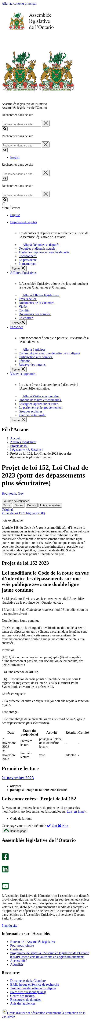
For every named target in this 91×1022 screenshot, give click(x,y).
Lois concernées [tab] (50, 505)
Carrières (16, 949)
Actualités (16, 964)
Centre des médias (22, 996)
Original (7, 509)
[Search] (5, 128)
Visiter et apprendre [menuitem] (23, 373)
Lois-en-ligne (75, 811)
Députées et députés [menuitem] (23, 222)
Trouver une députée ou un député (33, 988)
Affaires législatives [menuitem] (23, 272)
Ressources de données (25, 999)
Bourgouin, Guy (13, 493)
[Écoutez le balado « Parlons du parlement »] (4, 877)
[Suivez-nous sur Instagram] (4, 851)
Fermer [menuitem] (16, 268)
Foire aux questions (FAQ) (28, 992)
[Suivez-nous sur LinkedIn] (5, 871)
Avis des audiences (23, 1003)
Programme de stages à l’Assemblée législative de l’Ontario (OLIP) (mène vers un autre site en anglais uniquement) (49, 955)
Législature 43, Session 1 (27, 449)
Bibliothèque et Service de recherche (34, 984)
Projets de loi (19, 446)
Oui (54, 826)
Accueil (15, 438)
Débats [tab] (31, 505)
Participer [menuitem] (16, 327)
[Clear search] (46, 123)
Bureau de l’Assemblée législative (32, 941)
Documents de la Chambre (28, 980)
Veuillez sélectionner (16, 501)
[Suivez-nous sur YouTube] (5, 888)
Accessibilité (18, 960)
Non (64, 826)
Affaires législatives (23, 442)
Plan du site (9, 925)
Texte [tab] (6, 505)
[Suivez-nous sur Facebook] (5, 859)
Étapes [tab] (18, 505)
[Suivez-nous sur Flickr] (4, 880)
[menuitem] (40, 244)
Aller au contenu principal (19, 3)
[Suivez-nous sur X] (4, 863)
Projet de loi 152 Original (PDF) (23, 513)
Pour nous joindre (22, 945)
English (15, 157)
